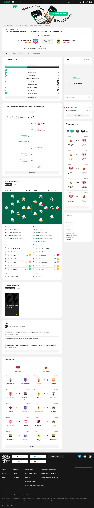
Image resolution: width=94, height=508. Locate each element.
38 (6, 334)
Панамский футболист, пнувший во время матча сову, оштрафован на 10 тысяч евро (27, 332)
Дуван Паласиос (40, 238)
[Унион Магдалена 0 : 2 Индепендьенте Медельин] (29, 42)
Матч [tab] (6, 53)
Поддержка (16, 477)
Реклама (15, 473)
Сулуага (39, 166)
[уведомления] (83, 2)
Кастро (43, 123)
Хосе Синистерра (46, 229)
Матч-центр (13, 25)
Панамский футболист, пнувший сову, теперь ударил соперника (21, 338)
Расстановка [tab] (8, 184)
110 (7, 341)
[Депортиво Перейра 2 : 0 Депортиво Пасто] (67, 42)
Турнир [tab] (27, 53)
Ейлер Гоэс (39, 232)
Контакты (4, 477)
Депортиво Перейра (70, 41)
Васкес (39, 167)
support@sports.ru (28, 494)
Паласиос (39, 147)
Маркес (25, 136)
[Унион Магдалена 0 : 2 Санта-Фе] (26, 42)
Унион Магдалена (24, 41)
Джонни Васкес (48, 235)
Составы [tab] (21, 53)
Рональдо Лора (17, 232)
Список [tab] (14, 184)
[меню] (13, 2)
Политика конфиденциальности (48, 473)
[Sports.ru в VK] (85, 456)
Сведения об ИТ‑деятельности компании (34, 485)
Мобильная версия (83, 469)
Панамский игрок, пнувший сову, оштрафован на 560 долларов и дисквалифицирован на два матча (31, 345)
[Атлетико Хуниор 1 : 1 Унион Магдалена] (30, 42)
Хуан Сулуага (40, 235)
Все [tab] (6, 326)
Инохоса (25, 161)
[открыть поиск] (80, 2)
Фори (38, 149)
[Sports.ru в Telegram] (80, 456)
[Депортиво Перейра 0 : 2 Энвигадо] (68, 42)
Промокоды (27, 489)
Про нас (4, 469)
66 (6, 347)
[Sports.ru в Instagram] (90, 456)
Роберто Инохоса (19, 229)
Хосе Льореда (18, 235)
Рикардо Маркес (18, 238)
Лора (25, 155)
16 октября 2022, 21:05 (44, 36)
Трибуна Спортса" (29, 469)
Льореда (25, 142)
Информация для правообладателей (49, 477)
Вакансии (15, 469)
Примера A (18, 25)
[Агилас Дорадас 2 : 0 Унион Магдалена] (25, 42)
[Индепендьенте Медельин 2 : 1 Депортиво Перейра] (64, 42)
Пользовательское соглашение (48, 469)
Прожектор (27, 477)
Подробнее (52, 500)
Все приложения (55, 456)
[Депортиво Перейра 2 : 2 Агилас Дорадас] (63, 42)
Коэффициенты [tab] (36, 53)
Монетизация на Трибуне (31, 473)
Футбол (8, 25)
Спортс (5, 25)
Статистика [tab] (13, 53)
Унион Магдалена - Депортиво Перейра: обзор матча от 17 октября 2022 (36, 25)
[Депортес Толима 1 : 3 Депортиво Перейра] (46, 371)
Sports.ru (5, 498)
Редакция (4, 473)
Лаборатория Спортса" (30, 481)
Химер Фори (49, 238)
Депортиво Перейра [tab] (13, 326)
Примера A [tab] (22, 326)
